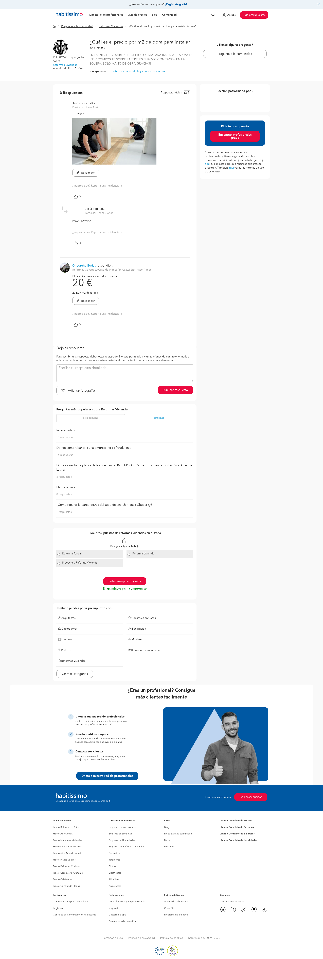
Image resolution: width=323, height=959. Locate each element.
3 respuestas (98, 71)
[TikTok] (264, 909)
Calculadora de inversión (122, 921)
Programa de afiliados (176, 915)
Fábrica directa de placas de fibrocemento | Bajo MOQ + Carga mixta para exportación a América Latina (124, 467)
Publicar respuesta (175, 390)
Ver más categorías (75, 673)
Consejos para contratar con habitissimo (74, 915)
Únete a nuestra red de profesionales (107, 775)
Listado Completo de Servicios (237, 827)
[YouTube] (254, 909)
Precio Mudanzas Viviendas (67, 840)
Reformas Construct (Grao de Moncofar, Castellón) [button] (103, 270)
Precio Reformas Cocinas (66, 866)
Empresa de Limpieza (120, 834)
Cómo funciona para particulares (70, 902)
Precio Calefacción (63, 879)
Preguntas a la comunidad (77, 26)
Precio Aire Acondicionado (67, 853)
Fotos (167, 840)
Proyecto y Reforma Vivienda (80, 563)
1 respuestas (64, 512)
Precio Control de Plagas (66, 886)
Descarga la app (117, 915)
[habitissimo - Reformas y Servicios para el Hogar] (69, 15)
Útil (80, 196)
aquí (207, 164)
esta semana (90, 418)
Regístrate (58, 908)
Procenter (169, 847)
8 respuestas (64, 494)
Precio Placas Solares (64, 860)
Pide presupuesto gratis (125, 581)
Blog (166, 827)
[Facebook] (233, 909)
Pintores (113, 866)
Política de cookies (171, 938)
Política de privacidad (141, 938)
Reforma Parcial (72, 553)
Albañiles (114, 879)
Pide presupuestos (254, 15)
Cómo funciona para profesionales (127, 902)
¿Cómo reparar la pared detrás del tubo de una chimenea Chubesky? (104, 504)
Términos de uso (113, 938)
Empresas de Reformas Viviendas (126, 847)
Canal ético (170, 908)
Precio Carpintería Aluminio (68, 873)
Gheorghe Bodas (84, 265)
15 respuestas (64, 455)
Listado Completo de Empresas (237, 834)
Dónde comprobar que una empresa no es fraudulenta (93, 447)
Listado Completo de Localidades (238, 840)
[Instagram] (223, 909)
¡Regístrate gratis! (176, 4)
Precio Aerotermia (63, 834)
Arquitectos (115, 886)
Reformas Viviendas (111, 26)
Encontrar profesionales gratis (235, 136)
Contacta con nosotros (232, 902)
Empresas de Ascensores (122, 827)
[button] (60, 47)
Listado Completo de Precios (236, 821)
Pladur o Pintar (66, 487)
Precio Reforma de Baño (66, 827)
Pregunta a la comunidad (235, 53)
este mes (159, 418)
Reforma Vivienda (143, 553)
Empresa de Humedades (122, 840)
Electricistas (115, 873)
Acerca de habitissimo (176, 902)
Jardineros (114, 860)
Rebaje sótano (66, 430)
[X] (244, 909)
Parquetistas (115, 853)
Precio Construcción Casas (67, 847)
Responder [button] (88, 173)
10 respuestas (64, 437)
